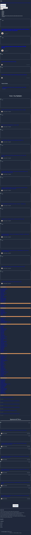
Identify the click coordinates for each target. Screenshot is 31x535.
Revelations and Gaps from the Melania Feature (6, 517)
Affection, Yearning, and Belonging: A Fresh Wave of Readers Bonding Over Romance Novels (12, 512)
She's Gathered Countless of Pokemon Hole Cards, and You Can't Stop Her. (14, 74)
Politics (17, 15)
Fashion (3, 13)
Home (3, 10)
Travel (22, 15)
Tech (20, 15)
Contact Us (3, 16)
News (13, 15)
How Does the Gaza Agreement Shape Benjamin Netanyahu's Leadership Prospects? (11, 513)
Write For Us (11, 532)
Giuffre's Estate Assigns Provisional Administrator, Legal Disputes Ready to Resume (8, 410)
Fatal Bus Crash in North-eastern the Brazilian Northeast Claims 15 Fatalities (13, 109)
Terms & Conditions (16, 532)
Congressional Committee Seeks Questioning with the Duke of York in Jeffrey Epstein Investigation (15, 30)
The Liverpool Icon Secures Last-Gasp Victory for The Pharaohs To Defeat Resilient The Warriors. (10, 413)
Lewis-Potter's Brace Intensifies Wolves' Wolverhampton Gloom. (11, 281)
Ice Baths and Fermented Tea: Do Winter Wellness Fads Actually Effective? (9, 511)
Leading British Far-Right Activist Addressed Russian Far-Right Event (12, 140)
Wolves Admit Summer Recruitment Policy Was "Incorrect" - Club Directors (13, 203)
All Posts (3, 11)
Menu (2, 9)
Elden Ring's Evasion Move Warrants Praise (8, 61)
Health (5, 15)
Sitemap (20, 532)
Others (15, 15)
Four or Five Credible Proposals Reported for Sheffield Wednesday (6, 397)
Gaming (3, 15)
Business (3, 12)
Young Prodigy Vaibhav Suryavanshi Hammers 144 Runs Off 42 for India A (13, 266)
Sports (18, 15)
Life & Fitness (8, 15)
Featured (3, 14)
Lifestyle (11, 15)
